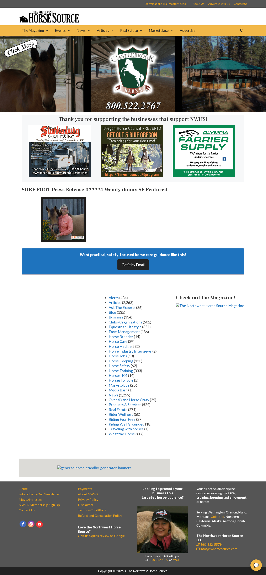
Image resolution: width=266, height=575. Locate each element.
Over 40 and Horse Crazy (129, 399)
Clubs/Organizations (125, 322)
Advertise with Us (219, 3)
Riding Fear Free (122, 419)
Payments (85, 489)
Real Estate (129, 30)
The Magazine (33, 30)
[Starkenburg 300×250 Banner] (60, 175)
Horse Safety (119, 365)
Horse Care (118, 341)
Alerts (114, 297)
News (81, 30)
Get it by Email (133, 264)
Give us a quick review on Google (101, 536)
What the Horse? (123, 434)
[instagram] (31, 524)
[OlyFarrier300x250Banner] (204, 175)
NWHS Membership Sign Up (39, 505)
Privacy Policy (88, 499)
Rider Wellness (121, 414)
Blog (112, 312)
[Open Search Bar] (241, 30)
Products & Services (125, 404)
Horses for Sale (121, 380)
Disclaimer (85, 505)
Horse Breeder (121, 336)
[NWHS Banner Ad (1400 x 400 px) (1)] (133, 110)
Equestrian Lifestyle (125, 327)
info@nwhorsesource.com (218, 549)
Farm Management (124, 331)
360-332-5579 (159, 559)
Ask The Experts (122, 307)
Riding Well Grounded (126, 424)
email (175, 559)
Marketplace (159, 30)
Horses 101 (118, 375)
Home (23, 489)
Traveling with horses (126, 429)
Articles (103, 30)
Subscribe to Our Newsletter (39, 494)
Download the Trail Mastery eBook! (166, 3)
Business (116, 317)
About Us (198, 3)
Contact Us (240, 3)
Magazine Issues (30, 499)
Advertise (187, 30)
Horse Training (121, 370)
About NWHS (88, 494)
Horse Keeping (121, 361)
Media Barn (118, 390)
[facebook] (23, 524)
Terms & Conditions (92, 510)
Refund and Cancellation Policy (100, 515)
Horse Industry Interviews (130, 351)
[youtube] (39, 524)
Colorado (217, 516)
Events (60, 30)
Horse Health (120, 346)
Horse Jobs (118, 356)
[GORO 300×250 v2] (132, 175)
